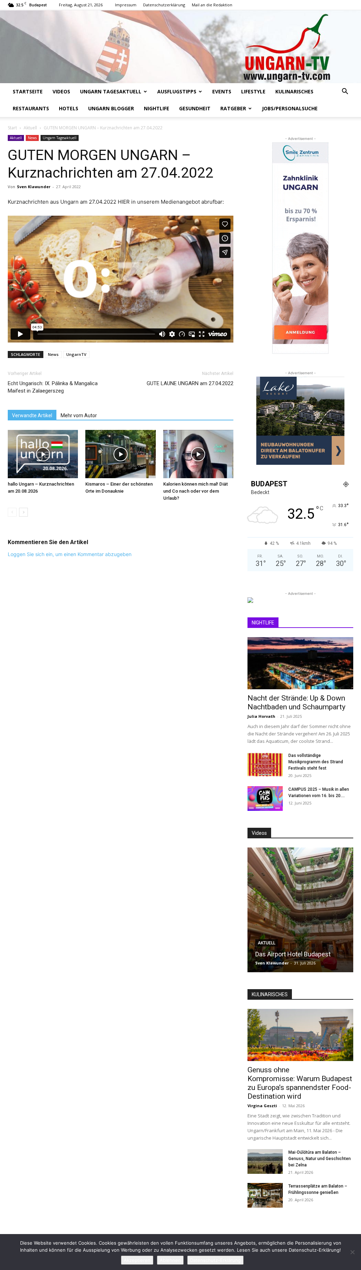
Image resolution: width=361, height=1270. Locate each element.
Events (221, 91)
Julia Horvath (261, 716)
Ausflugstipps (176, 91)
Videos (61, 91)
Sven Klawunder (33, 186)
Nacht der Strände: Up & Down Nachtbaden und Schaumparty (296, 702)
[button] (344, 92)
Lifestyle (253, 91)
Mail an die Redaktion (212, 4)
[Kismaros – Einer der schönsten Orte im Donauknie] (120, 454)
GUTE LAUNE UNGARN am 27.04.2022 (190, 383)
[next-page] (23, 512)
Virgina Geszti (262, 1105)
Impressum (125, 4)
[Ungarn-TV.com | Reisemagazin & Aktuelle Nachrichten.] (180, 46)
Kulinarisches (294, 91)
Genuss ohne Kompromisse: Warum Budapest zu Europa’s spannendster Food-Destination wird (299, 1083)
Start (12, 128)
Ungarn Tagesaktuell (110, 91)
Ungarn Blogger (111, 108)
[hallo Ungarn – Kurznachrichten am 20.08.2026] (43, 454)
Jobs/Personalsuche (290, 108)
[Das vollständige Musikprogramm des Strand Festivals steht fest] (265, 764)
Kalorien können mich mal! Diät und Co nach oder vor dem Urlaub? (195, 491)
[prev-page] (12, 512)
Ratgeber (233, 108)
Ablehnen (170, 1260)
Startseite (28, 91)
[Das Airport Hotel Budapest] (300, 909)
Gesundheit (194, 108)
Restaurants (31, 108)
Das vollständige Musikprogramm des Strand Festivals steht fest (315, 762)
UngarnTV (76, 354)
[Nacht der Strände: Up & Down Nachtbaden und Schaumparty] (300, 663)
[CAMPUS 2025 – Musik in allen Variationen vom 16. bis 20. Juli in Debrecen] (265, 798)
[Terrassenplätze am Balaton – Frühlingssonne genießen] (265, 1195)
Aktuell (30, 128)
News (32, 137)
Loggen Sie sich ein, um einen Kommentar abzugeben (69, 554)
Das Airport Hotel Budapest (293, 954)
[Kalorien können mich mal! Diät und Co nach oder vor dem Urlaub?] (198, 454)
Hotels (68, 108)
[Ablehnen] (352, 1252)
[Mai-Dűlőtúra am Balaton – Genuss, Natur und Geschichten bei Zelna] (265, 1161)
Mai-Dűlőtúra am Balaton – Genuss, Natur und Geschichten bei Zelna (319, 1158)
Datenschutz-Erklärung (215, 1260)
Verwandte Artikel (32, 415)
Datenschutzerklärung (164, 4)
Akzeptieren (137, 1260)
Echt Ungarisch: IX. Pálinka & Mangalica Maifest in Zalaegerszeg (53, 387)
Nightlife (156, 108)
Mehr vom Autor (79, 415)
